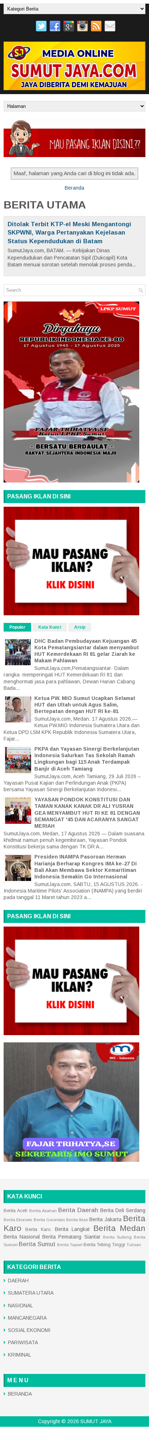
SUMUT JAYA (95, 1421)
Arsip (79, 627)
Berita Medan (119, 1228)
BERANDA (20, 1394)
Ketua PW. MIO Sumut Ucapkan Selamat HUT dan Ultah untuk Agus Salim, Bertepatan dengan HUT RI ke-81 (84, 704)
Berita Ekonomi (18, 1220)
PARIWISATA (23, 1342)
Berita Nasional (22, 1237)
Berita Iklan (77, 1220)
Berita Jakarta (105, 1219)
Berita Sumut (37, 1244)
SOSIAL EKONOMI (29, 1330)
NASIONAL (20, 1305)
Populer (17, 627)
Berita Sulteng (117, 1237)
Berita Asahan (43, 1211)
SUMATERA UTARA (31, 1293)
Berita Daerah (78, 1210)
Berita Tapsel (69, 1245)
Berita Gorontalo (49, 1220)
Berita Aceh (15, 1210)
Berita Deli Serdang (122, 1210)
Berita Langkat (72, 1229)
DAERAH (18, 1280)
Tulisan (134, 1245)
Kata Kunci (49, 627)
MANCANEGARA (27, 1318)
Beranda (74, 188)
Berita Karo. (38, 1229)
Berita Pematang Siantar (71, 1237)
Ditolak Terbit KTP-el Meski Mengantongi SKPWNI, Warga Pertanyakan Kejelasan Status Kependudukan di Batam (69, 233)
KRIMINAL (19, 1355)
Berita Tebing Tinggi (104, 1244)
